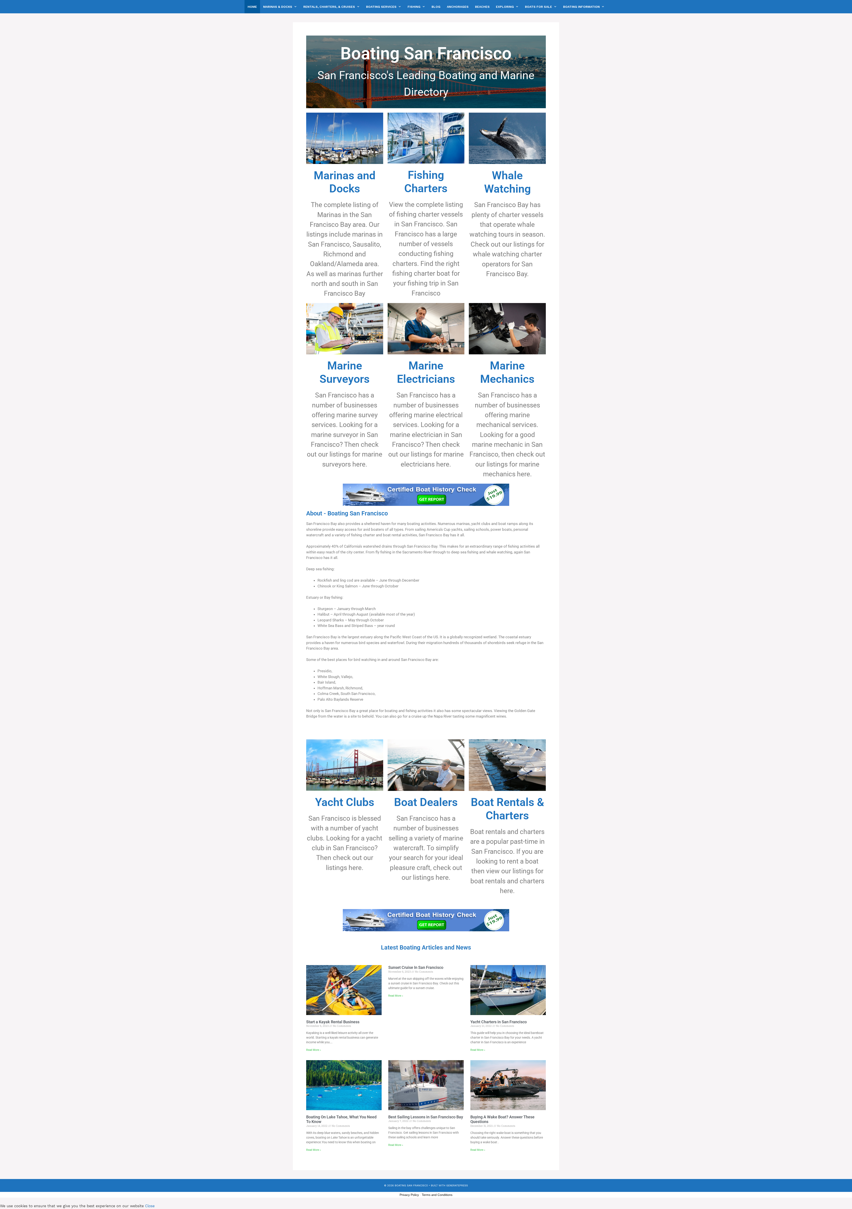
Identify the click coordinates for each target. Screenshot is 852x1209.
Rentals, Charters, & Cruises (329, 6)
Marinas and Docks (344, 182)
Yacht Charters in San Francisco (498, 1021)
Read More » (313, 1049)
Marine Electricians (426, 372)
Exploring (505, 6)
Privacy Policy (409, 1195)
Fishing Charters (426, 182)
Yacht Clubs (344, 802)
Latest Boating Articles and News (426, 947)
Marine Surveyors (345, 372)
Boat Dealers (426, 802)
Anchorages (458, 6)
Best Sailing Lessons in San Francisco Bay (425, 1117)
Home (252, 6)
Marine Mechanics (507, 372)
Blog (436, 6)
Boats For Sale (538, 6)
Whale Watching (507, 182)
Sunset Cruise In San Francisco (415, 967)
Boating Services (381, 6)
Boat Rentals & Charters (507, 809)
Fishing (414, 6)
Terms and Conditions (437, 1195)
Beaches (482, 6)
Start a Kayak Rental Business (332, 1021)
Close (150, 1206)
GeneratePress (457, 1185)
